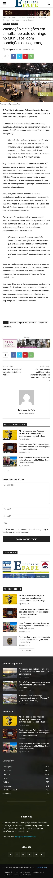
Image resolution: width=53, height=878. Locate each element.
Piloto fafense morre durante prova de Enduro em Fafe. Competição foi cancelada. (34, 684)
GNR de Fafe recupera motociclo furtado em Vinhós (12, 372)
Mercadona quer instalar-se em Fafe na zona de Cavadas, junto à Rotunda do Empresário (34, 671)
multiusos (32, 323)
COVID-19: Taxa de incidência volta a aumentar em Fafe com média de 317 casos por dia (40, 374)
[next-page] (8, 470)
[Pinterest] (25, 56)
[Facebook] (13, 56)
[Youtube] (42, 854)
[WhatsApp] (31, 56)
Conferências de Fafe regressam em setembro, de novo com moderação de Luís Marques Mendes (34, 446)
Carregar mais (25, 650)
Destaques (12, 18)
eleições (13, 323)
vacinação (7, 326)
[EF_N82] (26, 568)
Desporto (6, 439)
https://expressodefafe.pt (26, 413)
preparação (43, 323)
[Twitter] (19, 56)
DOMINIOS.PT (42, 867)
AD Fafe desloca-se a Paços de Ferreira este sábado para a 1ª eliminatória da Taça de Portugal (32, 433)
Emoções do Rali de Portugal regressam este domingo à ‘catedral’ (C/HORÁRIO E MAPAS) (34, 698)
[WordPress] (35, 854)
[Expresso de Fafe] (4, 49)
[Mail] (23, 854)
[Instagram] (17, 854)
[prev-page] (4, 470)
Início (4, 18)
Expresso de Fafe (15, 50)
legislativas (23, 323)
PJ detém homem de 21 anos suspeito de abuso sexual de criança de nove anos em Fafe (34, 639)
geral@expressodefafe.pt (25, 836)
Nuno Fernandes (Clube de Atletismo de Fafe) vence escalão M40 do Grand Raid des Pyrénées (34, 460)
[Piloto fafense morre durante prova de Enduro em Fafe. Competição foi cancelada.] (10, 686)
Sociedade (14, 23)
